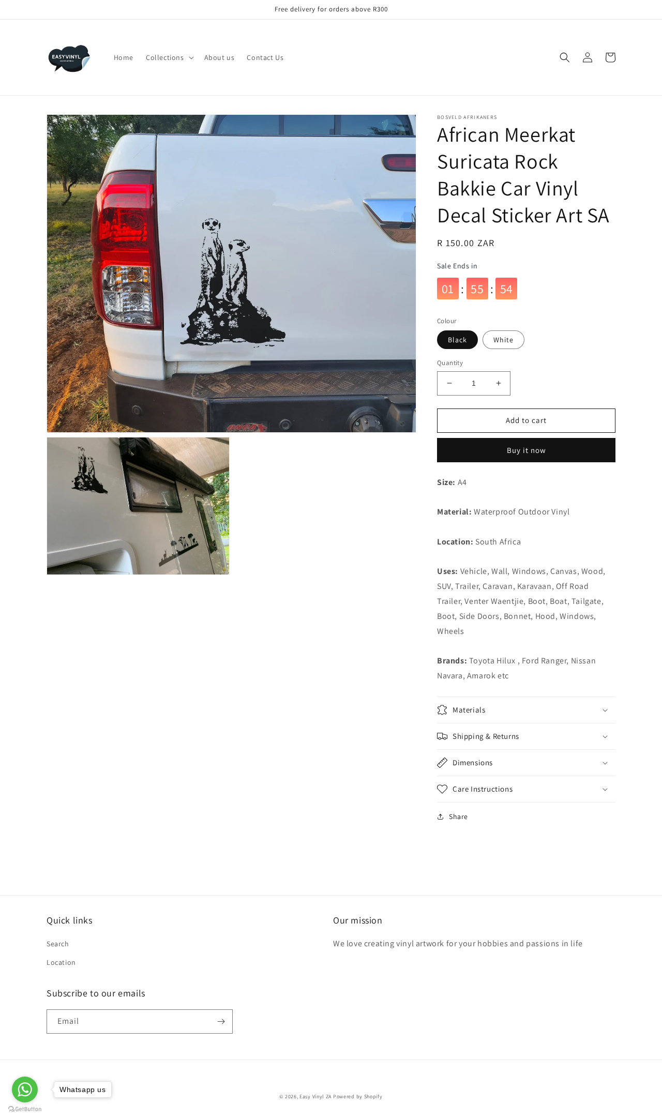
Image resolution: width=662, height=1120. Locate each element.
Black (457, 339)
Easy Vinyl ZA (315, 1096)
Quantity (450, 362)
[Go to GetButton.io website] (24, 1109)
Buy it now (526, 450)
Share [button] (458, 816)
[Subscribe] (220, 1021)
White (503, 339)
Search (58, 943)
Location (61, 962)
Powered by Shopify (358, 1096)
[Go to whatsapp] (25, 1089)
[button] (169, 57)
